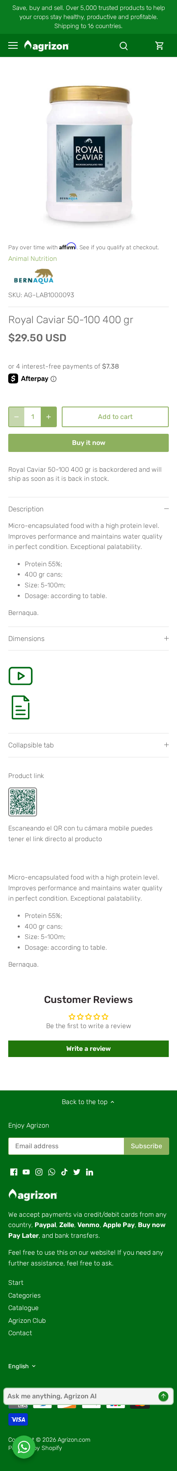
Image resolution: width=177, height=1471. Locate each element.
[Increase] (48, 417)
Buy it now (88, 443)
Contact (20, 1333)
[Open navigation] (13, 45)
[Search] (123, 45)
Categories (24, 1295)
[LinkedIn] (89, 1171)
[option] (88, 153)
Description (26, 509)
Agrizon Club (27, 1320)
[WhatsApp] (51, 1171)
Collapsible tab (31, 745)
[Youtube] (26, 1171)
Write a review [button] (88, 1048)
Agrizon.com (74, 1439)
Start (15, 1283)
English (18, 1366)
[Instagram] (38, 1171)
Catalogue (23, 1308)
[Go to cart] (160, 45)
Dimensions (26, 638)
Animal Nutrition (32, 259)
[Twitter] (76, 1171)
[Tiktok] (64, 1171)
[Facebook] (13, 1171)
